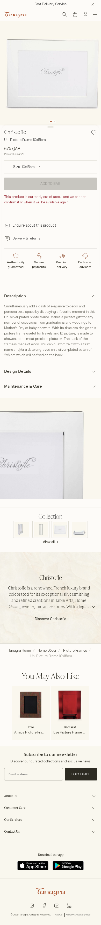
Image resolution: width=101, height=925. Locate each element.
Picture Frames (75, 650)
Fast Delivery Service (50, 4)
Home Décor (47, 650)
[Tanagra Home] (15, 14)
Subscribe (80, 774)
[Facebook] (44, 905)
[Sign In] (85, 14)
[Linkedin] (69, 905)
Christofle (15, 132)
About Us (10, 796)
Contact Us (12, 831)
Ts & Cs (58, 914)
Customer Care (15, 808)
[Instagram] (32, 905)
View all (49, 542)
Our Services (13, 820)
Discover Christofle (50, 619)
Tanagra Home (19, 650)
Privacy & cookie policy (78, 914)
